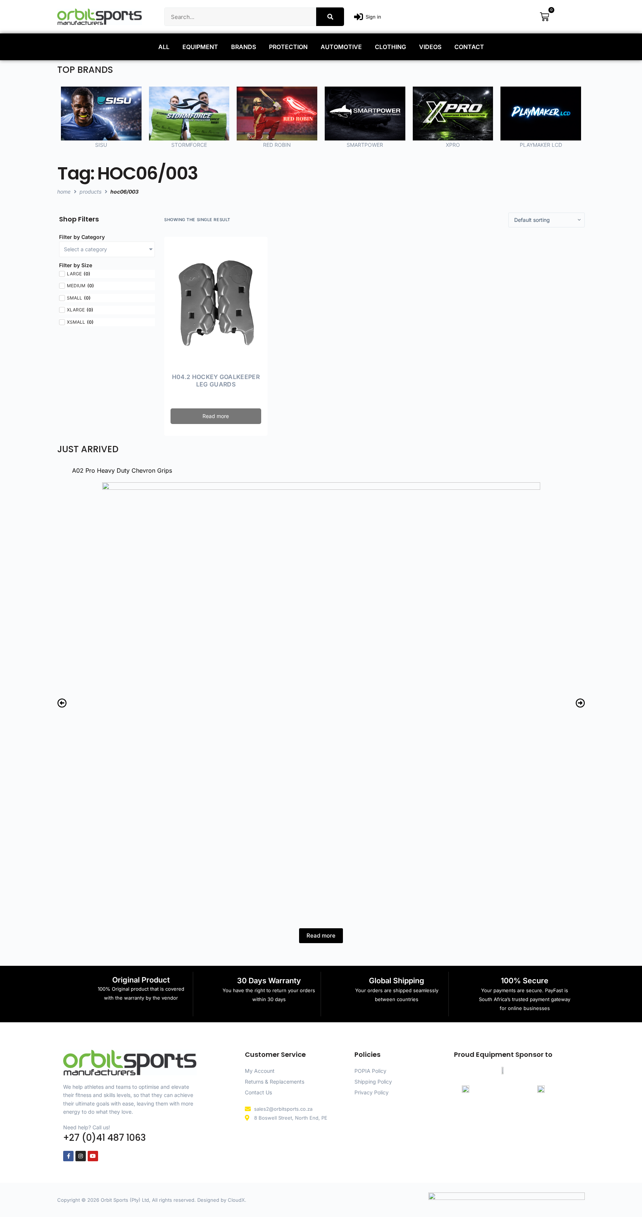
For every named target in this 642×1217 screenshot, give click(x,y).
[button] (62, 703)
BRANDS (243, 47)
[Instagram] (80, 1156)
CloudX (236, 1200)
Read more (215, 416)
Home (64, 191)
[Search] (330, 16)
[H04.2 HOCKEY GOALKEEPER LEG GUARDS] (216, 303)
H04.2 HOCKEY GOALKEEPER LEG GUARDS (216, 380)
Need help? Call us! (86, 1127)
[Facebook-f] (68, 1156)
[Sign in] (358, 17)
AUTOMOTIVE (341, 47)
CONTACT (469, 47)
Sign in (373, 17)
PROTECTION (288, 47)
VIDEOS (430, 47)
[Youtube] (93, 1156)
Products (90, 191)
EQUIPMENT (200, 47)
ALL (163, 47)
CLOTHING (390, 47)
